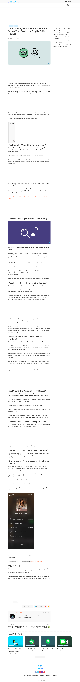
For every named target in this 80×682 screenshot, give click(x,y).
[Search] (71, 5)
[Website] (44, 620)
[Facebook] (65, 2)
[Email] (49, 606)
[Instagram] (69, 2)
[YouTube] (71, 2)
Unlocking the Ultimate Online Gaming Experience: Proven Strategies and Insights (15, 650)
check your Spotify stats (36, 561)
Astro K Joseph (19, 612)
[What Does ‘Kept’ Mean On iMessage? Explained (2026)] (64, 641)
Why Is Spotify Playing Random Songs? (22, 197)
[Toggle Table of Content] (13, 141)
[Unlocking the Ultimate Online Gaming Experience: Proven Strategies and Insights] (15, 641)
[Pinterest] (68, 2)
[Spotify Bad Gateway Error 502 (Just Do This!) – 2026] (32, 641)
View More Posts (46, 612)
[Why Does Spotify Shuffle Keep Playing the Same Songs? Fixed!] (48, 641)
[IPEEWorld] (13, 1)
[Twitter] (66, 2)
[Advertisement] (40, 14)
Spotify (15, 602)
